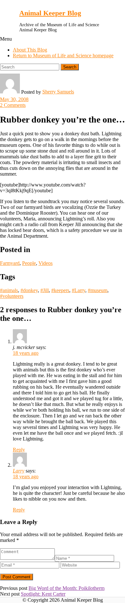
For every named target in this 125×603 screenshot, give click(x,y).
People (29, 263)
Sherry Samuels (58, 91)
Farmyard (10, 263)
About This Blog (30, 49)
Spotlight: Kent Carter (43, 594)
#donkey (29, 290)
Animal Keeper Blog (50, 13)
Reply (19, 449)
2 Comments (13, 105)
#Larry (78, 290)
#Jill (44, 290)
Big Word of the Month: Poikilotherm (66, 588)
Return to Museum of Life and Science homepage (63, 55)
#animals (9, 290)
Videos (45, 263)
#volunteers (11, 296)
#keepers (60, 290)
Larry (18, 470)
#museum (97, 290)
